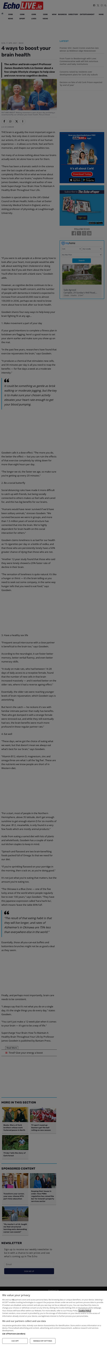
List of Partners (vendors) (13, 1333)
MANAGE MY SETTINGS (42, 1341)
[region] (53, 1318)
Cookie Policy (85, 1310)
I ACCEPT (15, 1341)
